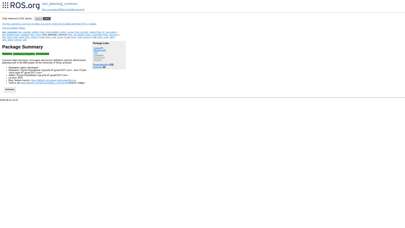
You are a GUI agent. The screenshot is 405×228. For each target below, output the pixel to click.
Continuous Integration (24, 54)
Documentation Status (13, 28)
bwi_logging (8, 34)
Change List (99, 57)
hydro (38, 18)
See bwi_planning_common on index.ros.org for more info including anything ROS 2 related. (49, 24)
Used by (97, 67)
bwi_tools (19, 37)
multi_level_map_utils (103, 37)
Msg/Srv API (100, 50)
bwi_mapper (22, 34)
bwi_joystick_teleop (86, 32)
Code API (98, 48)
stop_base (7, 39)
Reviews (98, 60)
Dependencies (101, 64)
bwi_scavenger (94, 34)
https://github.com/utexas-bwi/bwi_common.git (44, 83)
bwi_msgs (36, 34)
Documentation (51, 9)
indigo (46, 18)
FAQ (96, 53)
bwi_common (9, 32)
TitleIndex (65, 9)
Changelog (98, 55)
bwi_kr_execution (107, 32)
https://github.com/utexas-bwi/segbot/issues (53, 80)
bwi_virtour (31, 37)
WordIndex (77, 9)
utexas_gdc (21, 39)
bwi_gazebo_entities (28, 32)
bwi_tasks (7, 37)
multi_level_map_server (77, 37)
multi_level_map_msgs (51, 37)
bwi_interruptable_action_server (57, 32)
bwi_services (111, 34)
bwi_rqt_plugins (77, 34)
